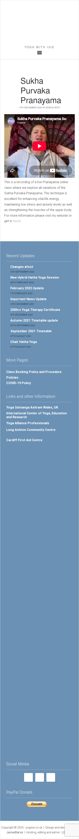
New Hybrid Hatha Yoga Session (34, 277)
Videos (49, 107)
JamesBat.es (14, 832)
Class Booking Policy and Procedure (34, 372)
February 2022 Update (27, 288)
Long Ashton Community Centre (31, 430)
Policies (12, 377)
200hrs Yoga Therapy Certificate (35, 310)
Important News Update (28, 299)
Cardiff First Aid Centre (24, 440)
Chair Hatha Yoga (23, 342)
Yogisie (39, 22)
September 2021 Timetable (31, 331)
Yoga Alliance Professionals (27, 423)
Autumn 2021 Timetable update (34, 320)
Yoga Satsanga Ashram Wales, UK (32, 407)
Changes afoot (21, 267)
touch (16, 221)
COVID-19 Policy (18, 383)
